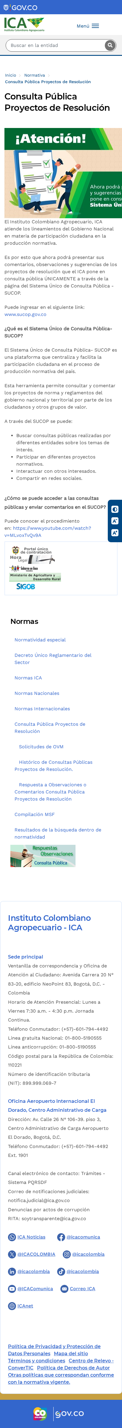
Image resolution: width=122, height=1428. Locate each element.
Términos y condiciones (36, 1361)
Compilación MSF (35, 814)
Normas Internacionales (42, 708)
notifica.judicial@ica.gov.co (39, 1200)
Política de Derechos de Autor (73, 1368)
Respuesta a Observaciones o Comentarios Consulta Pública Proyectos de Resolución (50, 792)
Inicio (10, 75)
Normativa (34, 75)
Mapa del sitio (71, 1353)
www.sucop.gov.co (25, 314)
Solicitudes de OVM (41, 746)
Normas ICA (28, 678)
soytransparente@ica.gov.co (54, 1218)
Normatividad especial (40, 640)
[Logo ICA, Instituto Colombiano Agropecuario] (24, 24)
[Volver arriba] (110, 1389)
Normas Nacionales (37, 693)
